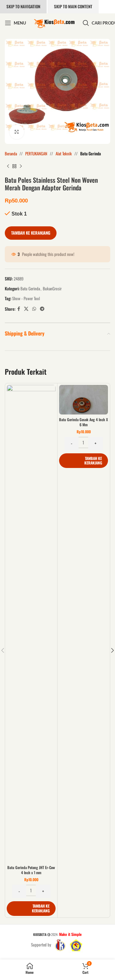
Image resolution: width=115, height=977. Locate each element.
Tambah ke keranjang (30, 233)
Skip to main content (73, 6)
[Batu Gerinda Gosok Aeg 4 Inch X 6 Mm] (83, 399)
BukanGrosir (52, 288)
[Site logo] (54, 22)
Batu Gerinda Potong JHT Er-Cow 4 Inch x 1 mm (31, 870)
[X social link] (26, 309)
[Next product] (21, 166)
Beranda (11, 153)
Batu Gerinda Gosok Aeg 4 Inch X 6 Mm (83, 422)
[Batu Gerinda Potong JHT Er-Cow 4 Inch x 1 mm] (31, 623)
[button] (31, 908)
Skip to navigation (23, 6)
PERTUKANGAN (36, 153)
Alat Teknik (64, 153)
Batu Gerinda (90, 153)
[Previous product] (8, 166)
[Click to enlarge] (17, 132)
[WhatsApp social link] (34, 309)
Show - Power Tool (26, 298)
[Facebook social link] (18, 309)
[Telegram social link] (42, 309)
